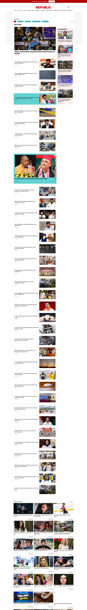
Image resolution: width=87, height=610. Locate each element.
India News (16, 55)
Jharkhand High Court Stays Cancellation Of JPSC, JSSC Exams (27, 477)
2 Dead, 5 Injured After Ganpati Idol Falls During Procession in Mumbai (34, 53)
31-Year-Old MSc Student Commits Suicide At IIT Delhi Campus (26, 305)
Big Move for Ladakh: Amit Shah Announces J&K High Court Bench (26, 408)
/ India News (18, 17)
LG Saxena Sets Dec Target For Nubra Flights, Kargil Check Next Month (26, 134)
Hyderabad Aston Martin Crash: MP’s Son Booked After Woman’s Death (64, 56)
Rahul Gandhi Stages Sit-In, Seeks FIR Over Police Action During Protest (25, 248)
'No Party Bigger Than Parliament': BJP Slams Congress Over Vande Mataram (27, 282)
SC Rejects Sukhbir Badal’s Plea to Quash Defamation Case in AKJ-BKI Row (26, 225)
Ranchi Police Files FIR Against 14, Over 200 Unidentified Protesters (24, 271)
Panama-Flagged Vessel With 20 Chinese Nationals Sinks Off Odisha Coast (26, 74)
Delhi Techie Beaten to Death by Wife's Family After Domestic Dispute (26, 362)
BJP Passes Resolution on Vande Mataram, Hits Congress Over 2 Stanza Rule (25, 339)
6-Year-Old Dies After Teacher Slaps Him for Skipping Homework (65, 85)
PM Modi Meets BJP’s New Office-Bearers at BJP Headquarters (25, 259)
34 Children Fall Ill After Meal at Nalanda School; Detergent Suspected (25, 236)
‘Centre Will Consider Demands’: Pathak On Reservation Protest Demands (24, 328)
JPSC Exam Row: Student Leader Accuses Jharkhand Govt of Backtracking (64, 100)
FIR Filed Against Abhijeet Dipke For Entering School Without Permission (26, 62)
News (15, 17)
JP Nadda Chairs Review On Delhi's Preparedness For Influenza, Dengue (26, 85)
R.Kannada (48, 4)
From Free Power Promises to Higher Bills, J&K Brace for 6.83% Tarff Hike (26, 351)
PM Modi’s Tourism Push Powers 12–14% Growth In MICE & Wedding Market (26, 397)
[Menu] (68, 7)
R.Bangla (45, 4)
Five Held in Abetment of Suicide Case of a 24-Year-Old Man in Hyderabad (26, 111)
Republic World (38, 4)
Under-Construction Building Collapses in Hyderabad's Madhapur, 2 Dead (27, 316)
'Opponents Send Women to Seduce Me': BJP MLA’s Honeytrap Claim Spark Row (26, 293)
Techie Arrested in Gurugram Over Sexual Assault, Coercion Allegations (65, 41)
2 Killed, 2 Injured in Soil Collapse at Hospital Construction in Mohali (65, 71)
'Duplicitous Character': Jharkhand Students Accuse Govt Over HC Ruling (26, 202)
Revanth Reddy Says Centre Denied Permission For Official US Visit (26, 213)
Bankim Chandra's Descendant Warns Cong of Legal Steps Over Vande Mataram (26, 454)
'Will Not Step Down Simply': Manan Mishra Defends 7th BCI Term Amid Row (26, 123)
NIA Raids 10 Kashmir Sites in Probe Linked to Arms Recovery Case (26, 146)
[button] (38, 106)
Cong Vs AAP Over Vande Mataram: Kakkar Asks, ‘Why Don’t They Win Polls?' (27, 466)
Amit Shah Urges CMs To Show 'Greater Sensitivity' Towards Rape (26, 443)
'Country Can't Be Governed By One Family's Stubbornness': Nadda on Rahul (24, 179)
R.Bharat (42, 4)
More (70, 10)
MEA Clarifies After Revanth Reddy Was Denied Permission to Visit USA (25, 190)
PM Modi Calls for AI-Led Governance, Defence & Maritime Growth (25, 420)
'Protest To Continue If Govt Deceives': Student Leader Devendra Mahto (26, 431)
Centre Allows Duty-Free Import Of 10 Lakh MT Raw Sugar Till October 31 (26, 374)
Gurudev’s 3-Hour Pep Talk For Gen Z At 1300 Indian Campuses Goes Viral (26, 385)
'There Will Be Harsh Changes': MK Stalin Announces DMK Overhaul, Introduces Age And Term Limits (27, 98)
